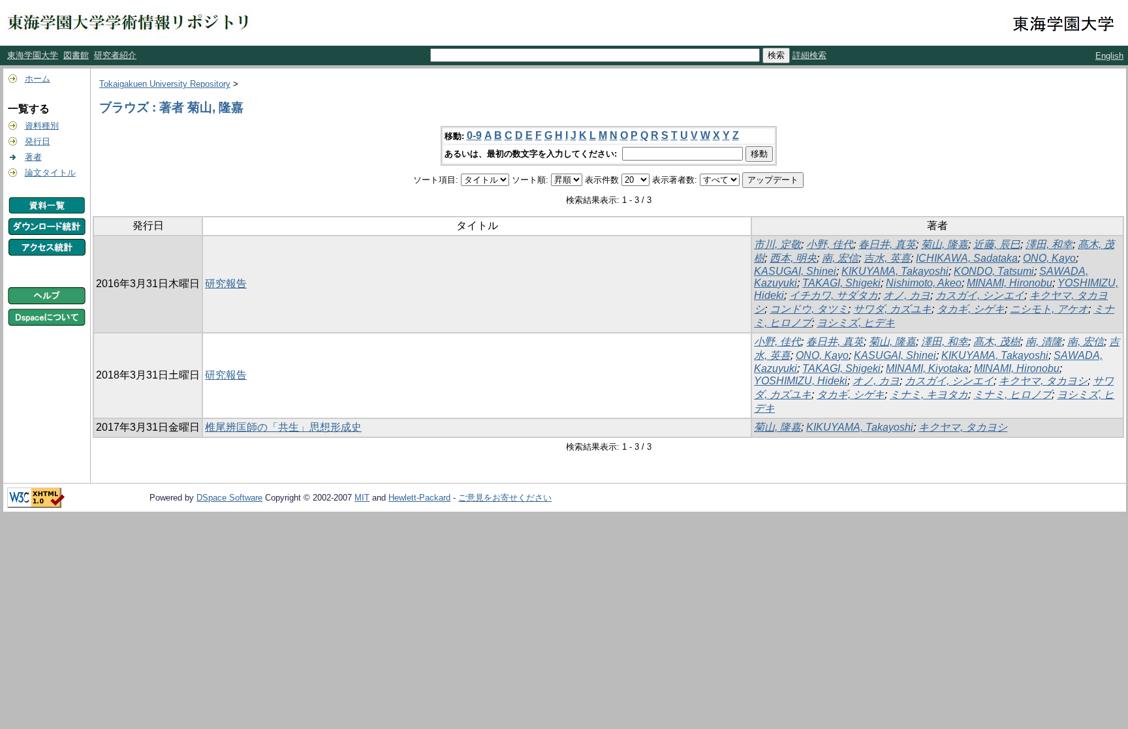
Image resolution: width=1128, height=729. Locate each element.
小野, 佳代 (829, 244)
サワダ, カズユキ (892, 309)
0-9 (474, 135)
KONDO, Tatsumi (994, 271)
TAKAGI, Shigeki (841, 282)
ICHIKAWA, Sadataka (967, 258)
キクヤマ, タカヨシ (1043, 380)
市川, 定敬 (777, 244)
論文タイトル (50, 173)
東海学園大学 (32, 55)
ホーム (37, 79)
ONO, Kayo (1049, 258)
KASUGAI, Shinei (795, 271)
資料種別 (42, 126)
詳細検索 (809, 55)
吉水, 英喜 (887, 258)
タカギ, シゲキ (971, 309)
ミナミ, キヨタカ (929, 394)
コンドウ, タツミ (809, 309)
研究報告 (226, 283)
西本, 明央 (793, 258)
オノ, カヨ (906, 295)
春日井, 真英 (887, 244)
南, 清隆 (1044, 341)
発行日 (37, 141)
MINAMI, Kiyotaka (927, 368)
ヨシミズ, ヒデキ (856, 322)
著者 (33, 157)
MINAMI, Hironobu (1009, 282)
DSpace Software (229, 498)
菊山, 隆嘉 (944, 244)
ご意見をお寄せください (505, 498)
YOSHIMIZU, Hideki (800, 380)
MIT (361, 498)
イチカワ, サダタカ (833, 295)
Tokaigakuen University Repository (164, 84)
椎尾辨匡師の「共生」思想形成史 (283, 427)
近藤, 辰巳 (996, 244)
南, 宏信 (840, 258)
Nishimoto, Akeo (924, 282)
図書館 (76, 55)
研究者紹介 (115, 55)
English (1109, 56)
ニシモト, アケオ (1049, 309)
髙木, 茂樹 (996, 341)
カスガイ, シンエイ (979, 295)
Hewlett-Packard (419, 498)
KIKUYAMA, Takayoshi (894, 271)
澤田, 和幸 (1049, 244)
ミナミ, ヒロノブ (1012, 394)
